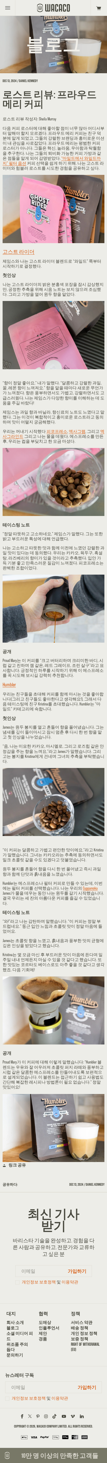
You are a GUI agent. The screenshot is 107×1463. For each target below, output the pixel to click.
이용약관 (70, 1282)
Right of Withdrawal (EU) (85, 1347)
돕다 (10, 1349)
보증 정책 (79, 1338)
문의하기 (14, 1355)
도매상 (45, 1322)
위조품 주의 (17, 1344)
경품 (43, 1338)
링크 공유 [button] (17, 1165)
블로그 (12, 1327)
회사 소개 (15, 1322)
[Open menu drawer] (7, 7)
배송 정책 (79, 1327)
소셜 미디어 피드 (19, 1336)
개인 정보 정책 (84, 1333)
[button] (98, 8)
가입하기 (77, 1271)
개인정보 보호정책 (39, 1282)
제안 (43, 1333)
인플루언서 (49, 1327)
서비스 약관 (81, 1322)
